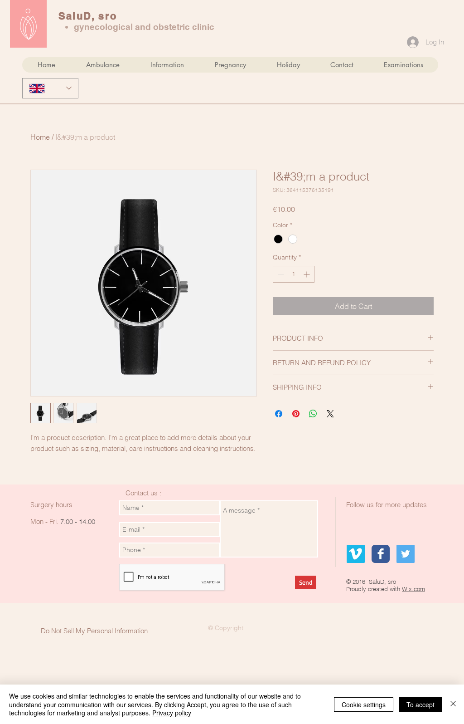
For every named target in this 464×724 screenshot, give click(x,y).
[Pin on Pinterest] (295, 413)
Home (40, 137)
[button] (102, 65)
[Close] (453, 704)
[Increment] (307, 274)
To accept (420, 704)
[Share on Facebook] (278, 413)
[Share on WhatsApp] (313, 413)
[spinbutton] (293, 274)
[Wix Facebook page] (381, 554)
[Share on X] (330, 413)
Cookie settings (364, 704)
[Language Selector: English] (50, 88)
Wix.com (413, 588)
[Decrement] (279, 274)
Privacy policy (171, 712)
